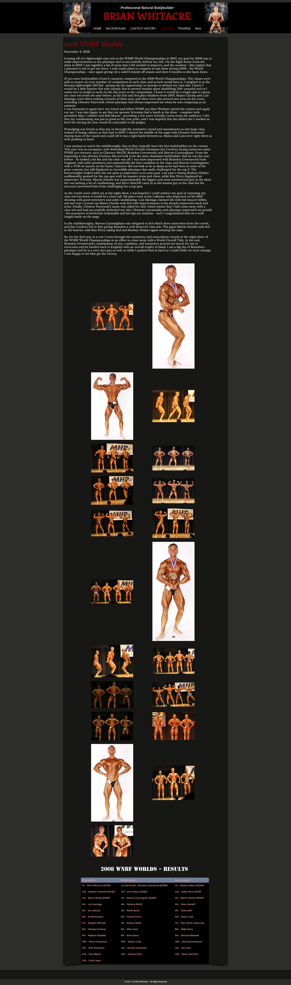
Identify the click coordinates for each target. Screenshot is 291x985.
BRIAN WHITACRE (147, 16)
